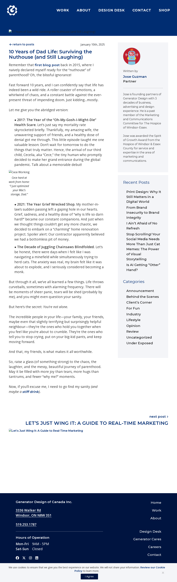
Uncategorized (139, 337)
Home (156, 502)
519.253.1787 (26, 524)
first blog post (47, 65)
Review (132, 331)
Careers (154, 547)
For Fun (133, 308)
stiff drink (30, 392)
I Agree (89, 576)
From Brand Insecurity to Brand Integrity (142, 212)
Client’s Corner (139, 302)
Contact (141, 10)
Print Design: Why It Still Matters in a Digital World (143, 197)
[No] (162, 572)
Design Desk (111, 10)
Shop (164, 10)
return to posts (23, 44)
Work (63, 10)
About (84, 10)
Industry (133, 314)
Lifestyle (133, 320)
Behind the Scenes (142, 297)
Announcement (140, 291)
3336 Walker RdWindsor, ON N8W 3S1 (34, 513)
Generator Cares (147, 539)
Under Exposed (139, 343)
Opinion (133, 326)
